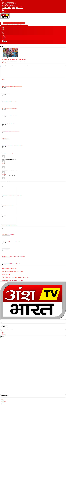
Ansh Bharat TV (4, 57)
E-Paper (3, 40)
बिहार (4, 38)
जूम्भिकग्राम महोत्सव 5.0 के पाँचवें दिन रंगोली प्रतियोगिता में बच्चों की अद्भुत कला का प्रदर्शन (12, 86)
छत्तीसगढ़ (4, 39)
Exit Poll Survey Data (5, 138)
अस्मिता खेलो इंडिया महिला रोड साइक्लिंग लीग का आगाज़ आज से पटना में (10, 7)
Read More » (4, 62)
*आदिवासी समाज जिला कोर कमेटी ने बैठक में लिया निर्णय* (8, 234)
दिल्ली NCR (4, 37)
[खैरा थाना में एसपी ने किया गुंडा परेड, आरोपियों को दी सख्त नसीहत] (6, 100)
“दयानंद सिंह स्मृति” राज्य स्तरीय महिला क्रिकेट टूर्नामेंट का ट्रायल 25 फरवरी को (10, 153)
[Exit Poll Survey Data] (6, 137)
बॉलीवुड (3, 34)
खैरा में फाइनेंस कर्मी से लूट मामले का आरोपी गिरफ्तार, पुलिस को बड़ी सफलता (10, 4)
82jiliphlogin (3, 163)
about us (3, 10)
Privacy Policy (3, 334)
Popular (3, 78)
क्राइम (2, 32)
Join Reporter (3, 400)
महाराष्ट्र (4, 36)
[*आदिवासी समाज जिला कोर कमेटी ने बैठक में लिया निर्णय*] (6, 233)
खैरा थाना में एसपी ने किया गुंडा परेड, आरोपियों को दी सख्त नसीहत (9, 3)
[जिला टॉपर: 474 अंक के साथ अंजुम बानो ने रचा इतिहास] (6, 93)
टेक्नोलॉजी (3, 33)
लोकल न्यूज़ (3, 29)
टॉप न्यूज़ (3, 27)
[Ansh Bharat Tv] (5, 18)
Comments (3, 79)
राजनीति (3, 28)
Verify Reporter (4, 11)
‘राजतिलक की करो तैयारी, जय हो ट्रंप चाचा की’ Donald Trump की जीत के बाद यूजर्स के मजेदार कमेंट (13, 145)
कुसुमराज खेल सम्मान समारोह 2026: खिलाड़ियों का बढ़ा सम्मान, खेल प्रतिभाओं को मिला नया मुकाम (12, 8)
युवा (2, 31)
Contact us (3, 12)
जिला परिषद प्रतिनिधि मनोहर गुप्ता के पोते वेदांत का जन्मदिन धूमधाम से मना (14, 59)
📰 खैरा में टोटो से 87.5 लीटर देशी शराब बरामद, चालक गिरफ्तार (9, 5)
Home (2, 9)
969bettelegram (4, 174)
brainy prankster (4, 179)
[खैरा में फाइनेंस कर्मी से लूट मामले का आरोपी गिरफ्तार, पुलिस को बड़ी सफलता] (6, 115)
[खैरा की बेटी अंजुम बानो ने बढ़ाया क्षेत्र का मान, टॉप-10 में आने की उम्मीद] (9, 224)
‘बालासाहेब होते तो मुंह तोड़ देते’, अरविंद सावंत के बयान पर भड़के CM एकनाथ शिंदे (10, 131)
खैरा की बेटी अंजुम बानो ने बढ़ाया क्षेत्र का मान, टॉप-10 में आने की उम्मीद (9, 108)
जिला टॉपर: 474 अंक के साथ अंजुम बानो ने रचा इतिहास (8, 2)
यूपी (3, 35)
